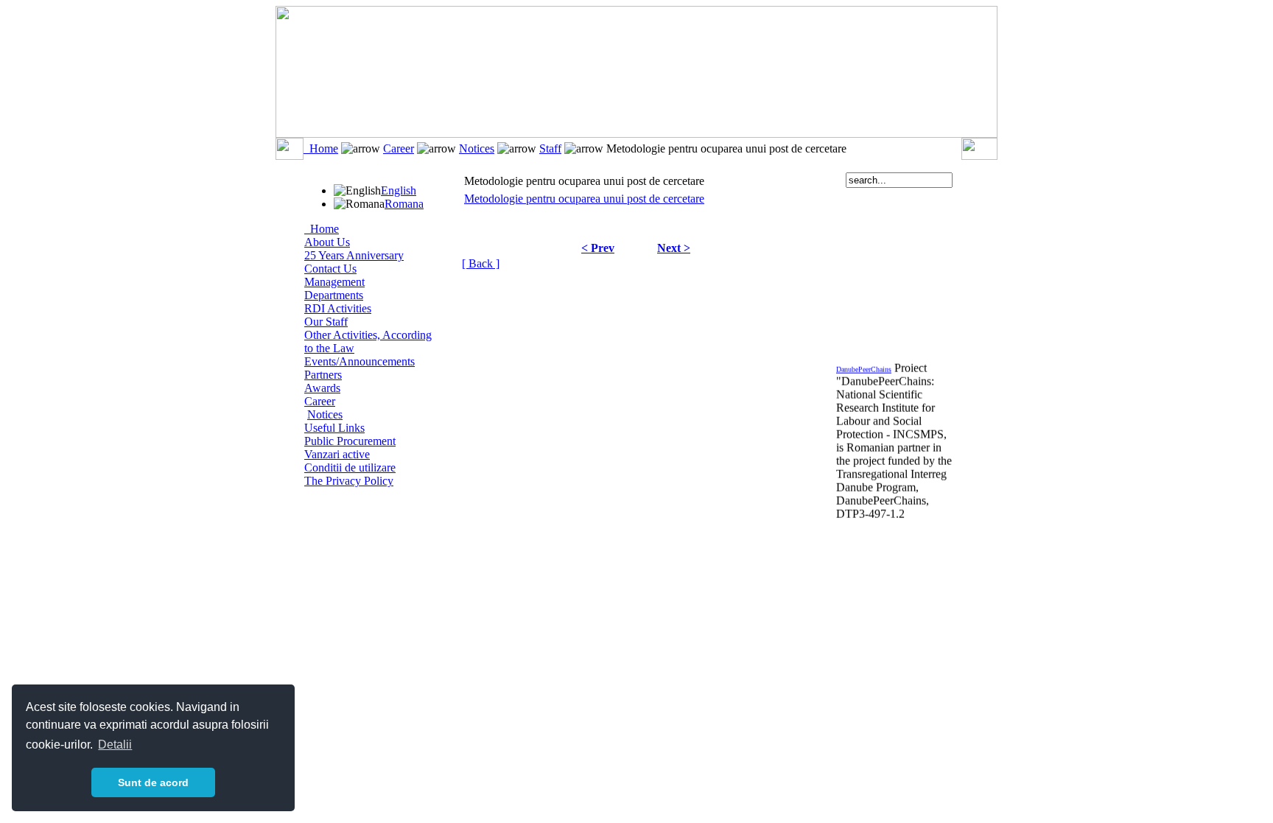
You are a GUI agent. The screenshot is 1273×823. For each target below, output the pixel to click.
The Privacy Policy (348, 480)
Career (398, 148)
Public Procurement (350, 441)
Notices (476, 148)
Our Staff (326, 321)
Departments (333, 295)
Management (334, 282)
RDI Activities (337, 308)
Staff (550, 148)
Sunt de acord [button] (153, 782)
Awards (322, 388)
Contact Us (330, 268)
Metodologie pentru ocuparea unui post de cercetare (584, 198)
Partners (323, 374)
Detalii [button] (115, 744)
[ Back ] (480, 263)
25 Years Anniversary (354, 255)
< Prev (597, 248)
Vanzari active (337, 454)
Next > (673, 248)
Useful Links (334, 427)
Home (321, 148)
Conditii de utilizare (350, 467)
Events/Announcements (359, 361)
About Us (327, 242)
